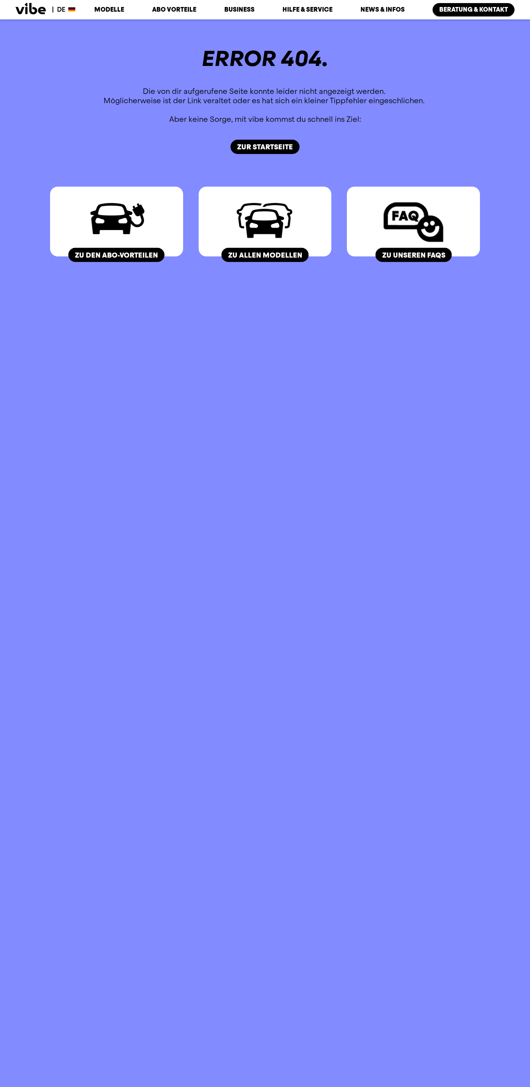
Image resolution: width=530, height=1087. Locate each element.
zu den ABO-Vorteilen (116, 254)
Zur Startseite (265, 146)
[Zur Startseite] (31, 10)
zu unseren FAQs (413, 254)
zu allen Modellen (265, 254)
